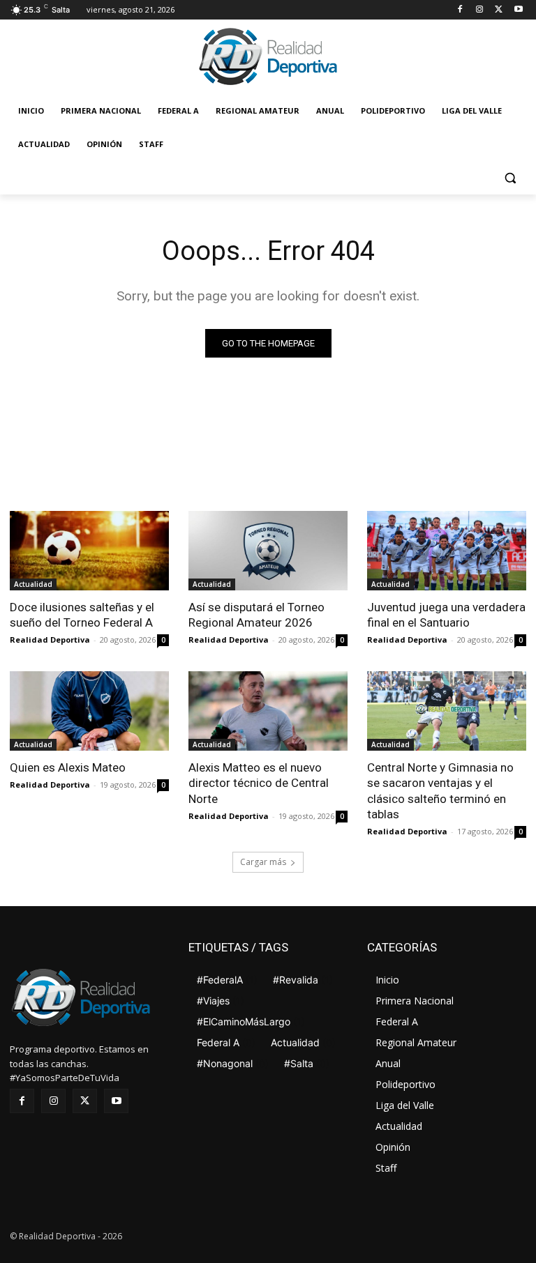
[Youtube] (518, 10)
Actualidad (33, 584)
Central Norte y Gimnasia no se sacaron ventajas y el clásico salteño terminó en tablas (440, 790)
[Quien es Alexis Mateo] (89, 711)
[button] (509, 178)
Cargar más (263, 862)
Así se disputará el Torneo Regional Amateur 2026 (256, 614)
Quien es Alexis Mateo (68, 767)
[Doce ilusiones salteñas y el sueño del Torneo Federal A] (89, 550)
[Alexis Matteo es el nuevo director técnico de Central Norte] (268, 711)
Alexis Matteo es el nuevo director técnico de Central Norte (258, 782)
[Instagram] (480, 10)
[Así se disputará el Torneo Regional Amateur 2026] (268, 550)
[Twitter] (499, 10)
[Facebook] (460, 10)
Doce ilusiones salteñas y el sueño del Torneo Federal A (82, 614)
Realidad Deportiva (50, 639)
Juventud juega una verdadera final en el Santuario (446, 614)
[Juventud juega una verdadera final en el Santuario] (446, 550)
